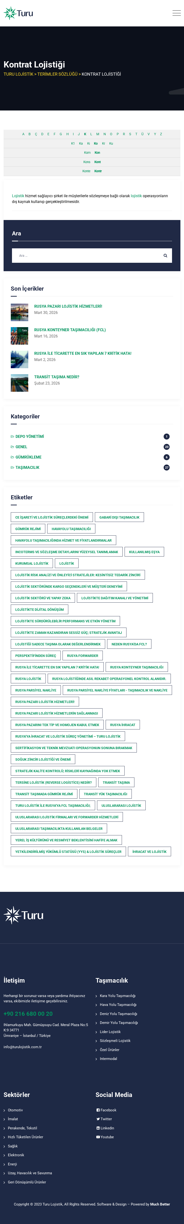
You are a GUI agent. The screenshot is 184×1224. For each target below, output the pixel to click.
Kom (87, 153)
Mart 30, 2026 (46, 313)
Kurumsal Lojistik (31, 563)
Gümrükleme (28, 457)
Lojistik (18, 196)
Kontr (98, 171)
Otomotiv (15, 1110)
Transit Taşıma (116, 782)
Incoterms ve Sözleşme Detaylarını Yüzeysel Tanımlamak (66, 552)
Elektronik (16, 1155)
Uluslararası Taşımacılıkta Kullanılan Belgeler (59, 829)
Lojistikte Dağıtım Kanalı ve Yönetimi (114, 598)
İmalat (13, 1119)
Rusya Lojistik (28, 679)
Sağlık (13, 1146)
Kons (86, 162)
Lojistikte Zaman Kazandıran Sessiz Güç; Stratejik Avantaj (68, 633)
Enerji (12, 1164)
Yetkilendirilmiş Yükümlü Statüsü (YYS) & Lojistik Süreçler (68, 852)
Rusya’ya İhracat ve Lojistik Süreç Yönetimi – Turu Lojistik (68, 736)
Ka (81, 143)
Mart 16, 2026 (46, 336)
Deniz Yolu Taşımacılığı (118, 1014)
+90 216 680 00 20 (28, 1013)
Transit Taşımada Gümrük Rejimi (44, 794)
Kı (88, 143)
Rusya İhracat (122, 725)
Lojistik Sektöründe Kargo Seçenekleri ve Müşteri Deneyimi (68, 586)
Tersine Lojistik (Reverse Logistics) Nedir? (53, 782)
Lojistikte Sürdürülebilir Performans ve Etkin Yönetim (65, 621)
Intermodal (108, 1059)
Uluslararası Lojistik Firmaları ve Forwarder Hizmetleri (66, 817)
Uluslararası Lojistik (121, 806)
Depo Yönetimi (30, 436)
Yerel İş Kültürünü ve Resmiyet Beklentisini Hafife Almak (66, 840)
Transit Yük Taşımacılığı (105, 794)
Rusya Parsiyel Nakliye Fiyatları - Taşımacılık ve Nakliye (117, 690)
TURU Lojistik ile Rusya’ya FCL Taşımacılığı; (53, 806)
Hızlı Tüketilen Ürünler (25, 1137)
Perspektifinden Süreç (35, 656)
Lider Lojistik (110, 1032)
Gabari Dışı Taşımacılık (119, 517)
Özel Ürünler (109, 1050)
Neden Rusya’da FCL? (129, 644)
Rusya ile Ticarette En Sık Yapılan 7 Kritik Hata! (82, 353)
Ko (96, 143)
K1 (73, 143)
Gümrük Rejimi (28, 529)
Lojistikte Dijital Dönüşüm (39, 610)
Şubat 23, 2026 (47, 383)
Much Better (160, 1204)
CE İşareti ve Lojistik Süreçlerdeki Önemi (51, 517)
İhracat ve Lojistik (149, 852)
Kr (103, 143)
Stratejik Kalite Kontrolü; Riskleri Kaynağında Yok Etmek (67, 771)
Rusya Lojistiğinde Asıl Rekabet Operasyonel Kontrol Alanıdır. (109, 679)
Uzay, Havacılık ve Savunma (30, 1173)
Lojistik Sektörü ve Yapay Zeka (42, 598)
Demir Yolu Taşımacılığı (119, 1023)
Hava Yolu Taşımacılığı (118, 1005)
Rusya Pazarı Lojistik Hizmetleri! (68, 306)
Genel (21, 447)
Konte (86, 171)
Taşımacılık (27, 467)
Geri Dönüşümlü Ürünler (27, 1182)
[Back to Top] (173, 1216)
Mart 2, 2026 (45, 360)
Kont (97, 162)
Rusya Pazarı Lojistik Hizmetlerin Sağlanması (56, 713)
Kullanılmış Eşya (144, 552)
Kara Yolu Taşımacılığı (118, 996)
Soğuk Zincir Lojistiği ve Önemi (43, 759)
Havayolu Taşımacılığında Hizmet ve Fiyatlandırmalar (63, 540)
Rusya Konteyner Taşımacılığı (136, 667)
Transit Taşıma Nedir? (56, 377)
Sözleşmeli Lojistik (115, 1041)
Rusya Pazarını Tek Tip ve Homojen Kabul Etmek (57, 725)
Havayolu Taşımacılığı (71, 529)
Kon (97, 153)
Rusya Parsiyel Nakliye (35, 690)
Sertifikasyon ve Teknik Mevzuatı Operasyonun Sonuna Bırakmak (73, 748)
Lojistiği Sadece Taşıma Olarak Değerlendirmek (58, 644)
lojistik (136, 196)
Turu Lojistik (53, 1204)
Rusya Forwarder (82, 656)
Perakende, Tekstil (22, 1128)
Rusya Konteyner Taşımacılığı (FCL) (70, 330)
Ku (111, 143)
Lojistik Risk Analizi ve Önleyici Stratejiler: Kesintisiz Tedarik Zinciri (77, 575)
